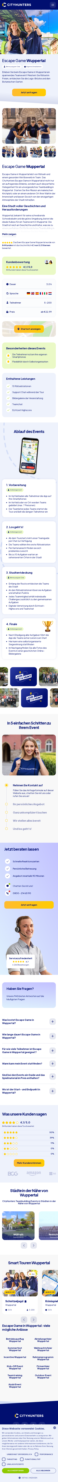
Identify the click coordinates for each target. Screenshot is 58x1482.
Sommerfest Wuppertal (15, 1349)
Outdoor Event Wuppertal (43, 1376)
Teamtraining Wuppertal (15, 1376)
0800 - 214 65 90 (22, 893)
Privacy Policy (33, 1449)
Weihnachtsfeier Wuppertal (43, 1349)
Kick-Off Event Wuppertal (15, 1367)
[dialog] (29, 1453)
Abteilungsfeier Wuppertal (43, 1340)
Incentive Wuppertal (15, 1357)
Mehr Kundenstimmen (29, 1162)
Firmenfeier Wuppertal (43, 1367)
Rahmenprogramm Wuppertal (43, 1358)
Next (34, 1245)
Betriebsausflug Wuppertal (15, 1340)
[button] (29, 1477)
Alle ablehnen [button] (43, 1470)
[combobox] (54, 1427)
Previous (24, 1245)
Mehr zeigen (9, 234)
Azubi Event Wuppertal (14, 1385)
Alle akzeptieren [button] (16, 1470)
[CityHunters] (16, 5)
